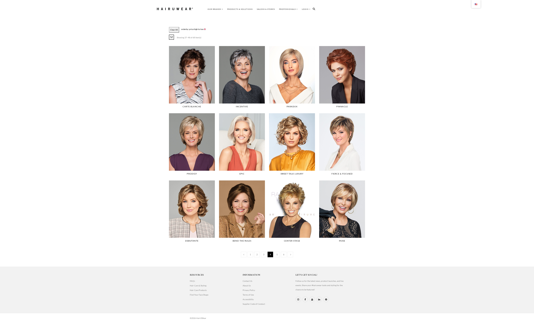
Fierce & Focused (342, 174)
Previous (243, 254)
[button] (314, 9)
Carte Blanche (192, 106)
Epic (242, 174)
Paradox (292, 106)
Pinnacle (342, 106)
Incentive (242, 106)
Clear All (174, 30)
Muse (342, 241)
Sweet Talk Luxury (292, 174)
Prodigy (192, 174)
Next (290, 254)
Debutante (192, 241)
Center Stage (292, 241)
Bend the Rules (242, 241)
